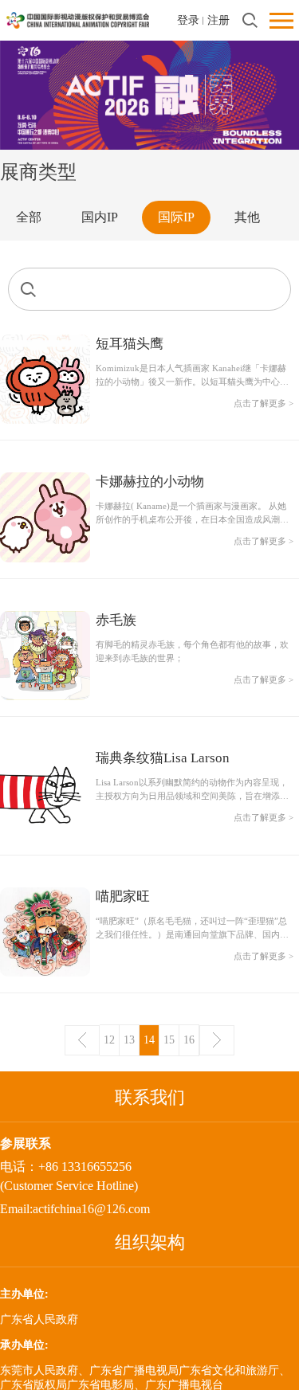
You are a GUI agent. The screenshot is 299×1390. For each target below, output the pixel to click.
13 (129, 1040)
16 (189, 1040)
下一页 (216, 1040)
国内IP (99, 217)
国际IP (176, 217)
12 (109, 1040)
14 (149, 1040)
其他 (247, 217)
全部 (28, 217)
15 (169, 1040)
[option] (149, 95)
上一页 (82, 1040)
